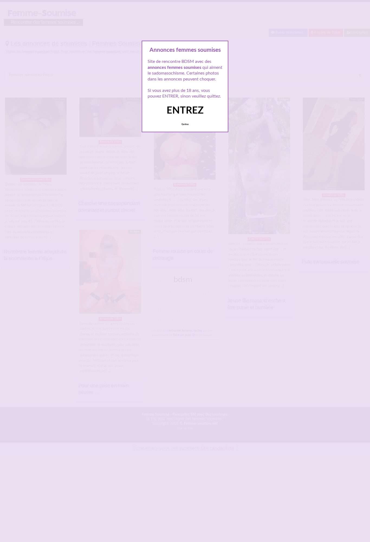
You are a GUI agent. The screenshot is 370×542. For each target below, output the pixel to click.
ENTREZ (185, 110)
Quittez (185, 124)
